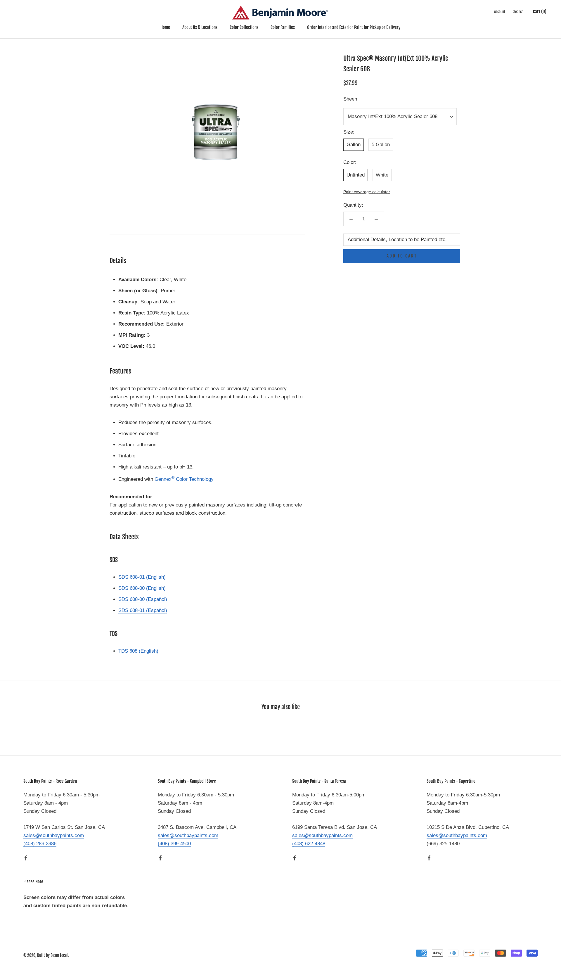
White (382, 175)
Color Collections (244, 27)
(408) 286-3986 (39, 843)
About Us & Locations (199, 27)
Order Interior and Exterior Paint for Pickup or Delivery (354, 27)
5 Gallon (381, 144)
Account (499, 11)
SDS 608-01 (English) (142, 577)
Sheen (350, 99)
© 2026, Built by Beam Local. (46, 955)
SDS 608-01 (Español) (142, 610)
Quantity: (353, 205)
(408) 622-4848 (308, 843)
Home (165, 27)
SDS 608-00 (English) (142, 588)
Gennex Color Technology (184, 479)
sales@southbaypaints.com (53, 835)
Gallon (354, 144)
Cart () (539, 11)
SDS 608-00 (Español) (142, 599)
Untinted (356, 175)
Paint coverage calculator (366, 192)
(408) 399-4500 (174, 843)
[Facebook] (25, 858)
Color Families (283, 27)
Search (518, 11)
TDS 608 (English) (138, 651)
